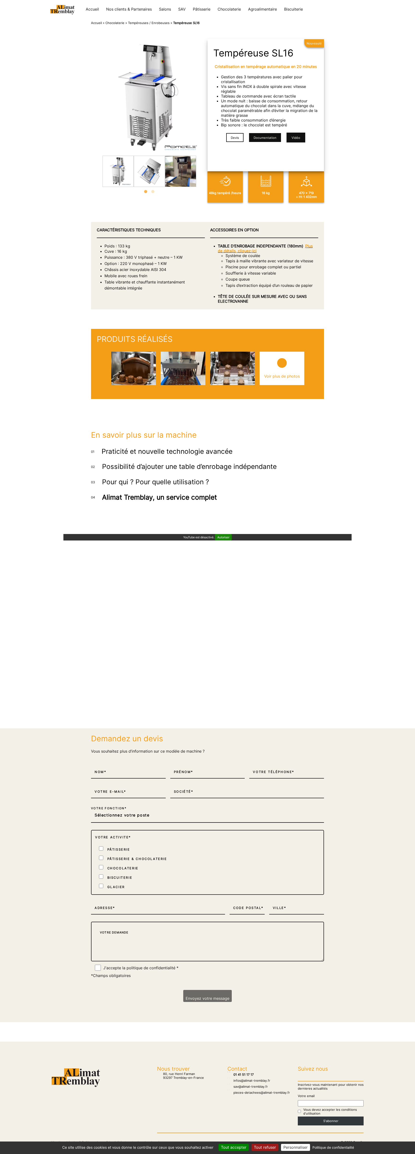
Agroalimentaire (262, 9)
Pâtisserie (201, 9)
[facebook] (356, 9)
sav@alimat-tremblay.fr (247, 1086)
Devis (235, 138)
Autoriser (223, 537)
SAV (182, 9)
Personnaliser (295, 1147)
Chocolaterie (229, 9)
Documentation (265, 138)
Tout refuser (265, 1147)
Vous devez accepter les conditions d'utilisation (330, 1111)
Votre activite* (113, 837)
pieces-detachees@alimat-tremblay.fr (258, 1092)
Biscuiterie (293, 9)
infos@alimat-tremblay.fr (248, 1080)
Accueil (92, 9)
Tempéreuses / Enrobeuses (149, 23)
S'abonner (330, 1121)
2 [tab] (153, 191)
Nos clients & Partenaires (129, 9)
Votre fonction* (109, 808)
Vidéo (296, 138)
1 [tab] (145, 191)
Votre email (306, 1096)
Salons (165, 9)
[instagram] (351, 9)
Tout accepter (233, 1147)
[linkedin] (361, 9)
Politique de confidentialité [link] (333, 1147)
